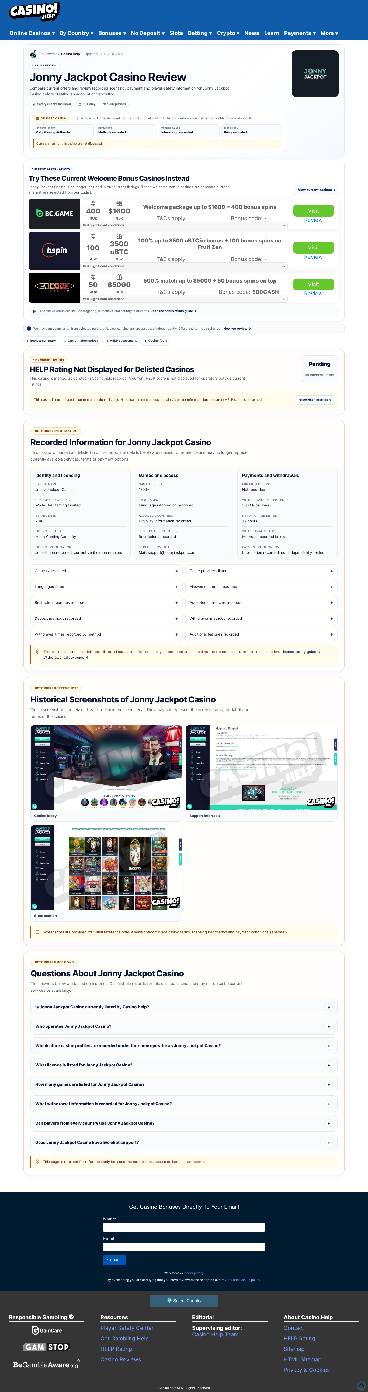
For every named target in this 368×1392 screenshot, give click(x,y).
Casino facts (157, 340)
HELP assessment (123, 340)
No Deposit (148, 33)
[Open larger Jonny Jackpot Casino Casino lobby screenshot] (106, 767)
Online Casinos (32, 33)
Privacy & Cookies (307, 1370)
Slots (176, 33)
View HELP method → (315, 400)
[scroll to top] (361, 1385)
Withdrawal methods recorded (216, 618)
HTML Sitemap (302, 1359)
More (329, 33)
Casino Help (70, 54)
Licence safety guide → (301, 651)
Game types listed (50, 571)
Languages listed (49, 586)
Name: (109, 1219)
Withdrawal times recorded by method (68, 634)
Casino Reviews (120, 1359)
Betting (200, 33)
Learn (271, 33)
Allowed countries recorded (213, 586)
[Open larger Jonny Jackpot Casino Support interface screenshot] (261, 767)
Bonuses (112, 33)
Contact (294, 1328)
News (251, 33)
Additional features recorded (214, 634)
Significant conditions (103, 225)
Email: (109, 1238)
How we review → (237, 328)
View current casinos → (317, 190)
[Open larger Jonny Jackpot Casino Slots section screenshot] (106, 867)
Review (313, 220)
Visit (313, 211)
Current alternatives (83, 340)
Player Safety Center (127, 1328)
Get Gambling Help (124, 1338)
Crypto (228, 33)
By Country (76, 33)
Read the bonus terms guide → (173, 311)
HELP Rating (116, 1349)
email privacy (195, 1273)
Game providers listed (208, 571)
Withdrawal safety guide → (66, 657)
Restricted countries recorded (60, 602)
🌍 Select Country (184, 1300)
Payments (300, 33)
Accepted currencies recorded (216, 602)
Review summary (43, 340)
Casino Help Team (215, 1334)
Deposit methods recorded (58, 618)
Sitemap (294, 1349)
